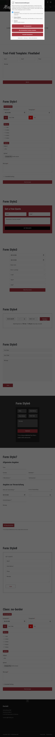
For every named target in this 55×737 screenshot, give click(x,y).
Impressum (25, 37)
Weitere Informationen (33, 37)
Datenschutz (20, 37)
